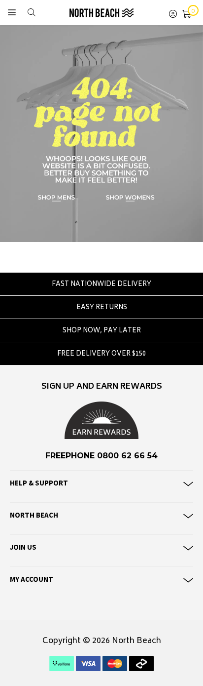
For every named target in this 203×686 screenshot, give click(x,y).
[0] (186, 12)
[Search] (31, 12)
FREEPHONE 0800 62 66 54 (101, 455)
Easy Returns (101, 308)
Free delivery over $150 (101, 354)
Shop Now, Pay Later (102, 331)
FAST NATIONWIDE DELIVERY (101, 284)
